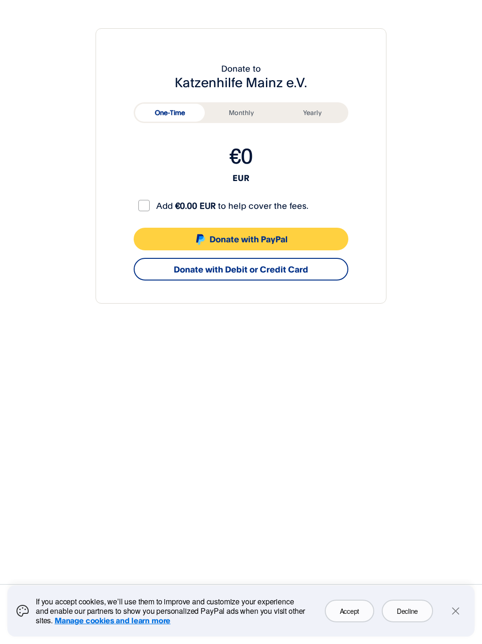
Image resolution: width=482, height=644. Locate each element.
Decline (407, 611)
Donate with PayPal (248, 239)
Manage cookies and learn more (112, 620)
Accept (349, 611)
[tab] (170, 113)
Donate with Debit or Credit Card (241, 269)
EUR (241, 178)
